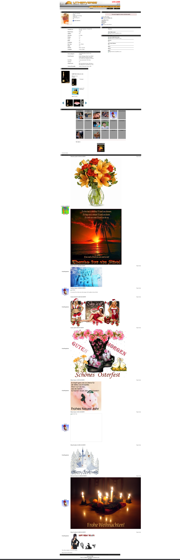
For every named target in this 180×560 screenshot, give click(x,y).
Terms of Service (81, 554)
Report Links (138, 156)
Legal (107, 554)
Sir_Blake (96, 130)
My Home (94, 6)
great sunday (104, 22)
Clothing (108, 6)
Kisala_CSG (113, 130)
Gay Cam (118, 3)
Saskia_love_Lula (80, 73)
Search (102, 6)
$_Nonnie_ (122, 130)
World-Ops (91, 554)
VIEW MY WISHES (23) (107, 18)
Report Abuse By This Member (67, 552)
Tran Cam (118, 4)
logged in (118, 14)
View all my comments (65, 550)
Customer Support (75, 554)
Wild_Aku (105, 120)
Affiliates (118, 6)
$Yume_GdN (80, 120)
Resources (95, 554)
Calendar (105, 6)
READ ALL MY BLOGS (107, 24)
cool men (103, 23)
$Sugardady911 (88, 120)
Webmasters (104, 554)
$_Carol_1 (105, 130)
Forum (112, 6)
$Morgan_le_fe (88, 130)
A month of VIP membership (81, 89)
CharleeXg (100, 143)
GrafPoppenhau (79, 130)
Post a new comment (73, 550)
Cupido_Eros (97, 120)
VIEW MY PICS (77, 20)
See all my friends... (65, 152)
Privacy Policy (86, 554)
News (97, 6)
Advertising (99, 554)
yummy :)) (103, 21)
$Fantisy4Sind (113, 120)
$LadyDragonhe (121, 120)
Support (115, 6)
